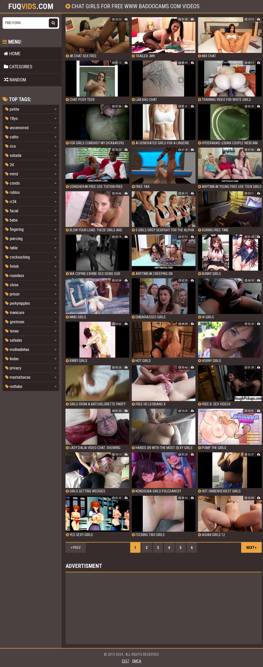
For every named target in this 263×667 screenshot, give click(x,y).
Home (14, 53)
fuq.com (30, 6)
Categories (20, 66)
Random (17, 79)
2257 (125, 661)
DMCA (136, 661)
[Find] (53, 22)
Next (250, 548)
